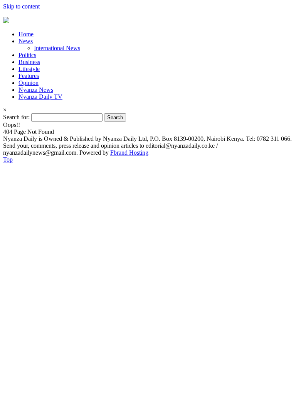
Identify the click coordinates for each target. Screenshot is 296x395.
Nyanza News (35, 89)
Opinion (28, 82)
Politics (27, 55)
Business (29, 62)
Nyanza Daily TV (40, 96)
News (25, 41)
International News (57, 48)
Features (28, 76)
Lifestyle (29, 69)
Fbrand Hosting (129, 152)
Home (26, 34)
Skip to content (21, 6)
